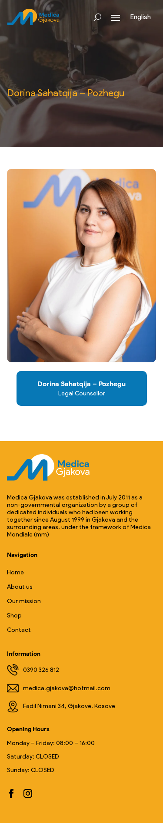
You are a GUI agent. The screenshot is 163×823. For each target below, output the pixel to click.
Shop (14, 615)
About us (20, 586)
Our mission (24, 601)
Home (15, 572)
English (140, 17)
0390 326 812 (41, 670)
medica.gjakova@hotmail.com (66, 688)
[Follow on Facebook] (11, 793)
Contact (19, 630)
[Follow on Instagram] (27, 793)
